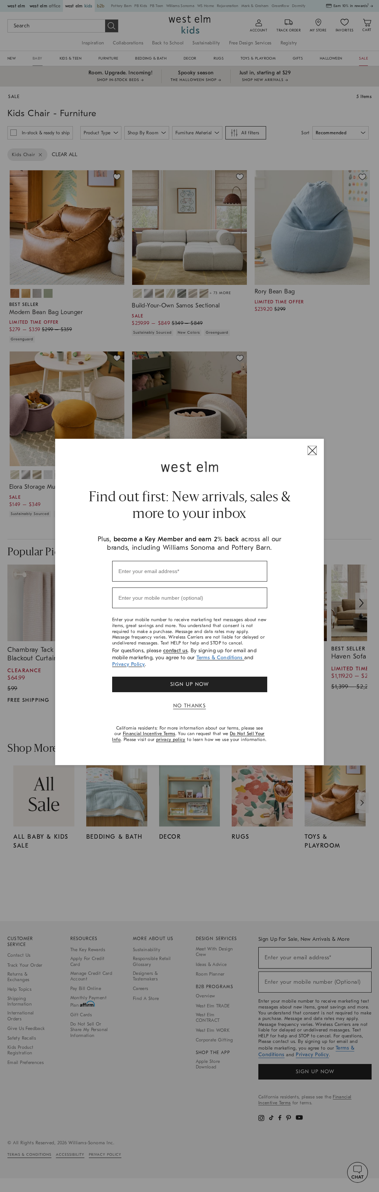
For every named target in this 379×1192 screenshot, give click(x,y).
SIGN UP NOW (189, 684)
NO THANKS (189, 706)
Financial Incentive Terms (149, 733)
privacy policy (170, 739)
